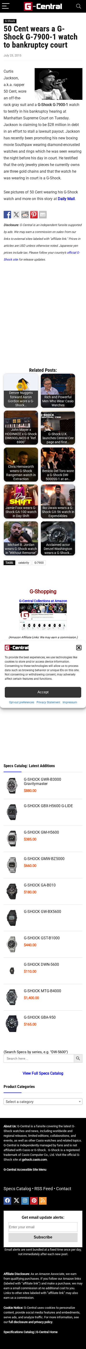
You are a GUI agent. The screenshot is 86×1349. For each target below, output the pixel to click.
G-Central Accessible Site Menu (25, 1169)
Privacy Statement (48, 702)
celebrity (23, 562)
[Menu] (5, 6)
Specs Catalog (17, 1188)
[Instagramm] (25, 1201)
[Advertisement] (43, 312)
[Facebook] (7, 1201)
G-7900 (39, 562)
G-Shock (10, 21)
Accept (43, 692)
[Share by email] (43, 214)
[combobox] (43, 1101)
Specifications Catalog (19, 1332)
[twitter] (16, 1201)
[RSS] (43, 1201)
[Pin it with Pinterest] (34, 214)
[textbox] (43, 1101)
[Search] (78, 6)
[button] (78, 647)
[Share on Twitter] (16, 214)
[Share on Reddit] (25, 214)
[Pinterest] (34, 1201)
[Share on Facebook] (7, 214)
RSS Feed (43, 1188)
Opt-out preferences (21, 702)
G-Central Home (47, 1332)
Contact (63, 1188)
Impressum (70, 702)
